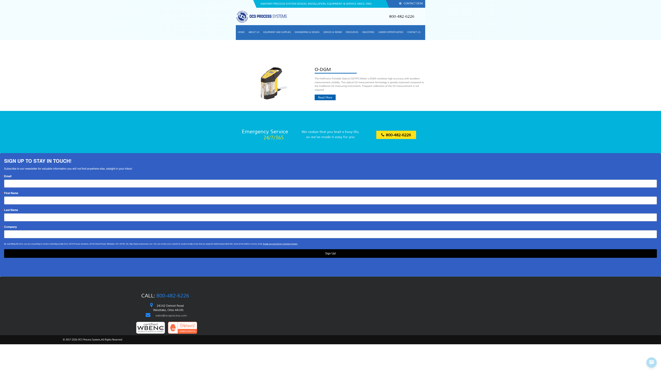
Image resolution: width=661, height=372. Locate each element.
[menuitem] (411, 4)
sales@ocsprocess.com (171, 315)
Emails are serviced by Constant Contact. (280, 243)
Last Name (11, 210)
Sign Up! (330, 253)
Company (10, 226)
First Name (11, 193)
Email (7, 176)
